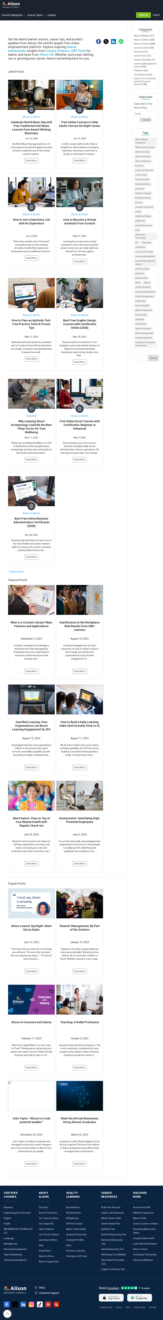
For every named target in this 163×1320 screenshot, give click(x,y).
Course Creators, (58, 51)
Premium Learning (75, 1250)
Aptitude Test (108, 1229)
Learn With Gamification (145, 1243)
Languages (146, 242)
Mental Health (141, 278)
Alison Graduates (143, 156)
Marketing (139, 273)
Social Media (141, 315)
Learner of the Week (144, 252)
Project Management (144, 296)
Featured (138, 51)
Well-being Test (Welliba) (113, 1254)
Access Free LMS (141, 1207)
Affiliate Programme (143, 1212)
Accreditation (73, 1207)
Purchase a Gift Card (76, 1256)
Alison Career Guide (111, 1218)
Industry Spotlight (143, 59)
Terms (128, 1307)
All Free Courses (74, 1223)
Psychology (140, 301)
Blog (41, 1245)
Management (11, 1243)
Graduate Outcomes (144, 207)
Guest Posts (140, 55)
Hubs (68, 1245)
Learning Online (142, 269)
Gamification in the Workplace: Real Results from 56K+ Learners (79, 626)
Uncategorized (141, 74)
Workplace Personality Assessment (145, 344)
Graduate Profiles (75, 1240)
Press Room (45, 1250)
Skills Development (143, 310)
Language (9, 1238)
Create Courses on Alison (145, 1223)
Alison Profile (139, 1218)
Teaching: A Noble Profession (79, 1022)
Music (138, 282)
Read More (31, 160)
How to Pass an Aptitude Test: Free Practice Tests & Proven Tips (31, 324)
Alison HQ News (142, 39)
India (137, 230)
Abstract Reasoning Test (113, 1234)
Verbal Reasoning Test (112, 1249)
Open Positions (46, 1229)
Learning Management (145, 256)
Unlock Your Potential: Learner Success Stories (145, 81)
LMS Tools (79, 51)
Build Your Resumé (110, 1207)
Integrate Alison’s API (143, 1238)
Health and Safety (143, 216)
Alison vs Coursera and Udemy (31, 1022)
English (7, 1218)
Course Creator (141, 47)
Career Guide (141, 175)
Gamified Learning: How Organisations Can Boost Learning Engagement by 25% (31, 725)
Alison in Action (31, 116)
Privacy (119, 1307)
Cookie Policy (140, 1307)
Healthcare (140, 221)
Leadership (140, 247)
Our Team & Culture (49, 1218)
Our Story (43, 1207)
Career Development (144, 170)
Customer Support (49, 1292)
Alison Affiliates (142, 35)
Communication (142, 179)
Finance (138, 202)
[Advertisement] (68, 29)
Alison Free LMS (142, 152)
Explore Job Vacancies (112, 1212)
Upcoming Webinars (143, 1260)
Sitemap (152, 1307)
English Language (143, 193)
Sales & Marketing (13, 1254)
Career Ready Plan (110, 1223)
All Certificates (73, 1212)
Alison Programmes (49, 1261)
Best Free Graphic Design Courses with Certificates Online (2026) (79, 324)
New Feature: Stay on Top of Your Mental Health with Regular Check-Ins (31, 822)
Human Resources (143, 225)
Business (139, 166)
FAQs (42, 1287)
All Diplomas (72, 1218)
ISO (136, 242)
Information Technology (140, 236)
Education (139, 189)
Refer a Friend (140, 1249)
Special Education (143, 328)
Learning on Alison (48, 1240)
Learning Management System (145, 262)
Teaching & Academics (15, 1260)
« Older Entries (16, 571)
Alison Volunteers (143, 161)
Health (138, 212)
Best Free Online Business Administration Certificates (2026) (31, 522)
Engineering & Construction (17, 1212)
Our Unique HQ (46, 1223)
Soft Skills (139, 319)
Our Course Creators (49, 1234)
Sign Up (143, 14)
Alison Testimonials (76, 1229)
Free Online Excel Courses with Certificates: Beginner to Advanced (80, 425)
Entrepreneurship (142, 198)
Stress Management (144, 333)
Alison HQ (47, 54)
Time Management (143, 338)
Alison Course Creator (145, 147)
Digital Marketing (142, 184)
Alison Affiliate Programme (141, 141)
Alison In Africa (46, 1256)
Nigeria (147, 282)
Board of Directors (48, 1212)
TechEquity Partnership (144, 1254)
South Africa (140, 324)
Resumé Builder (142, 305)
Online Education (142, 287)
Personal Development (145, 292)
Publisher (31, 415)
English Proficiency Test (113, 1269)
